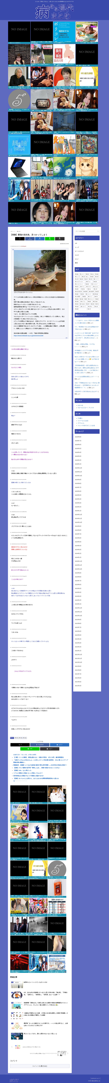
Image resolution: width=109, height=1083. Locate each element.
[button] (60, 238)
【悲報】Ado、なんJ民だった (22, 770)
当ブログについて (95, 1078)
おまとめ (80, 405)
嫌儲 (13, 737)
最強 (17, 737)
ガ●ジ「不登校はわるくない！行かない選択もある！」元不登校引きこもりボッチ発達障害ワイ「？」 (87, 385)
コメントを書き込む (39, 1066)
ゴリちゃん (81, 423)
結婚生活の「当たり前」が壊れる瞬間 (24, 754)
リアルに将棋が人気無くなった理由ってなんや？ (28, 773)
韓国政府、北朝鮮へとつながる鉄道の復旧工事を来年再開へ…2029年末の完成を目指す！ (40, 765)
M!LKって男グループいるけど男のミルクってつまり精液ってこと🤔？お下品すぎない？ (87, 359)
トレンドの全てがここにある (86, 425)
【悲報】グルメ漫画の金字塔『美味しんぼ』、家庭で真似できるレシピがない (36, 767)
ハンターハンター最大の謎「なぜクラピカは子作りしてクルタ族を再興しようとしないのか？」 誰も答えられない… (87, 335)
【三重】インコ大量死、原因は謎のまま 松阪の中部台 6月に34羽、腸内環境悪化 (38, 757)
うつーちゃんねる (83, 420)
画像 (21, 737)
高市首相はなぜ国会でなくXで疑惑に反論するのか (28, 775)
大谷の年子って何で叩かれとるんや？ (86, 391)
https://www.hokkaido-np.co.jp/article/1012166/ (28, 335)
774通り (80, 418)
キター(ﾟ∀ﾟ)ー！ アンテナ (86, 407)
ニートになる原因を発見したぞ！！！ (86, 376)
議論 (25, 737)
